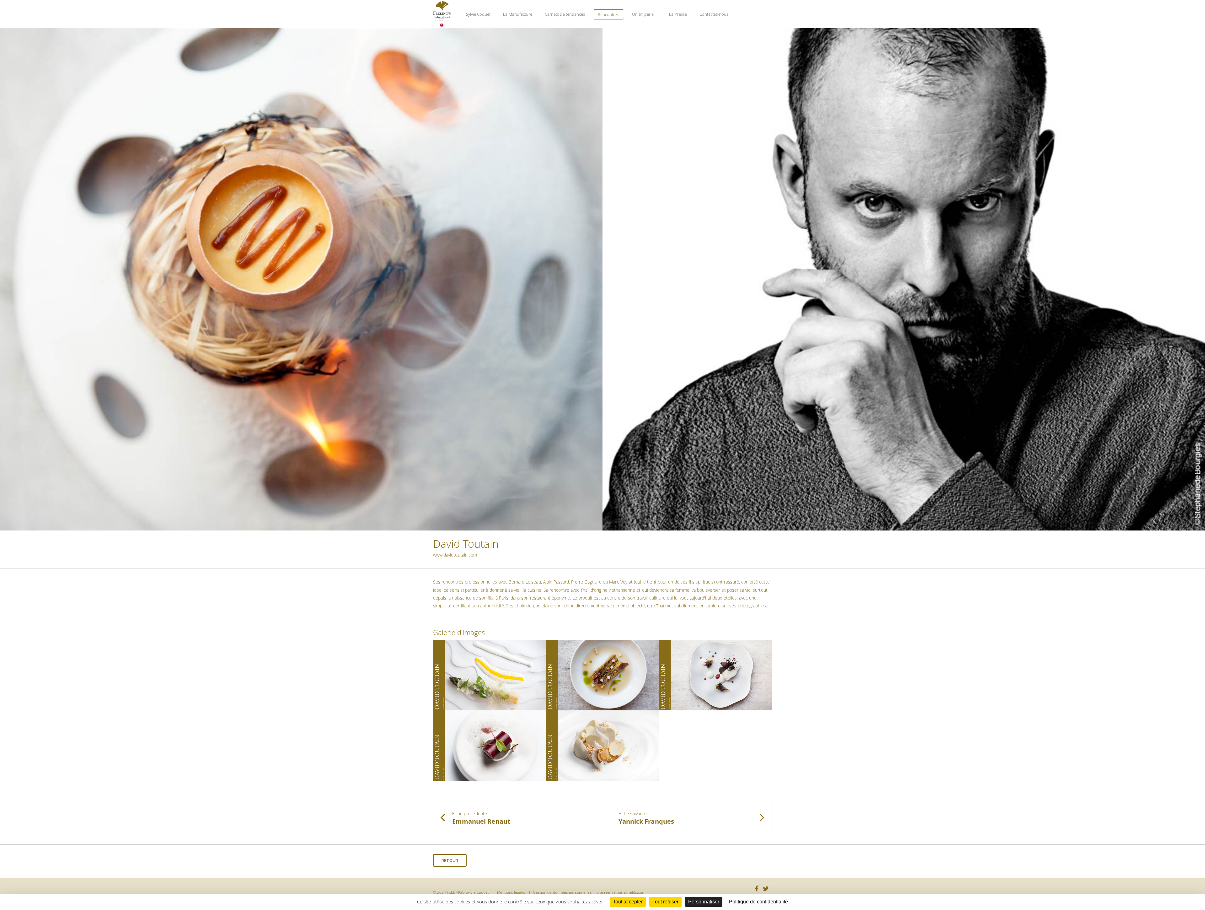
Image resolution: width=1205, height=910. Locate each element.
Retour (450, 860)
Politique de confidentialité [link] (758, 901)
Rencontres (608, 14)
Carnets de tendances (565, 14)
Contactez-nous (714, 14)
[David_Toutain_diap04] (489, 745)
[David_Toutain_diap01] (489, 674)
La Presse (678, 14)
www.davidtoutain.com (455, 555)
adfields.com (635, 892)
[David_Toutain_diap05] (602, 745)
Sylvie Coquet (478, 14)
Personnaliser (703, 901)
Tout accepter (628, 901)
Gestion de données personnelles (562, 892)
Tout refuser (665, 901)
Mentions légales (511, 892)
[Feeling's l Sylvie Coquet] (442, 14)
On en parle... (644, 14)
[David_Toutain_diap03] (715, 674)
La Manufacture (517, 14)
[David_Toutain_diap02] (602, 674)
